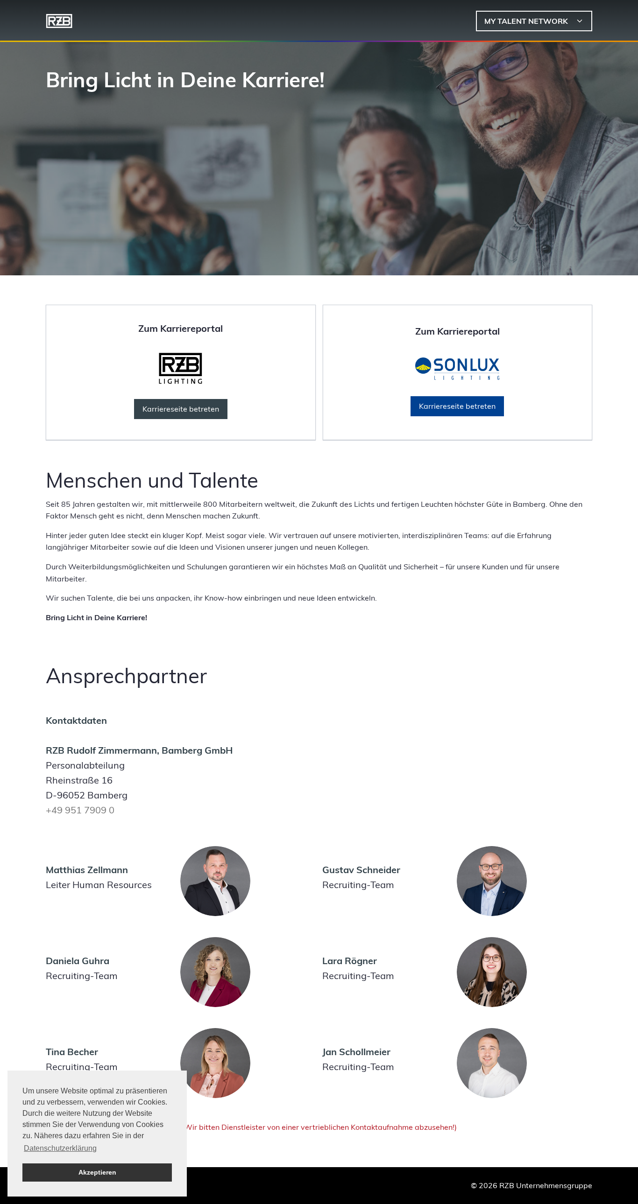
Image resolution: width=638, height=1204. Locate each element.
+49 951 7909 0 (80, 810)
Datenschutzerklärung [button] (60, 1148)
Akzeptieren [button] (97, 1172)
